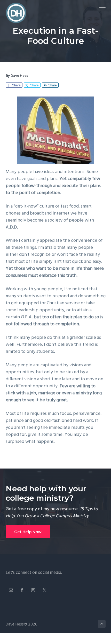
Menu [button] (96, 8)
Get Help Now (28, 531)
